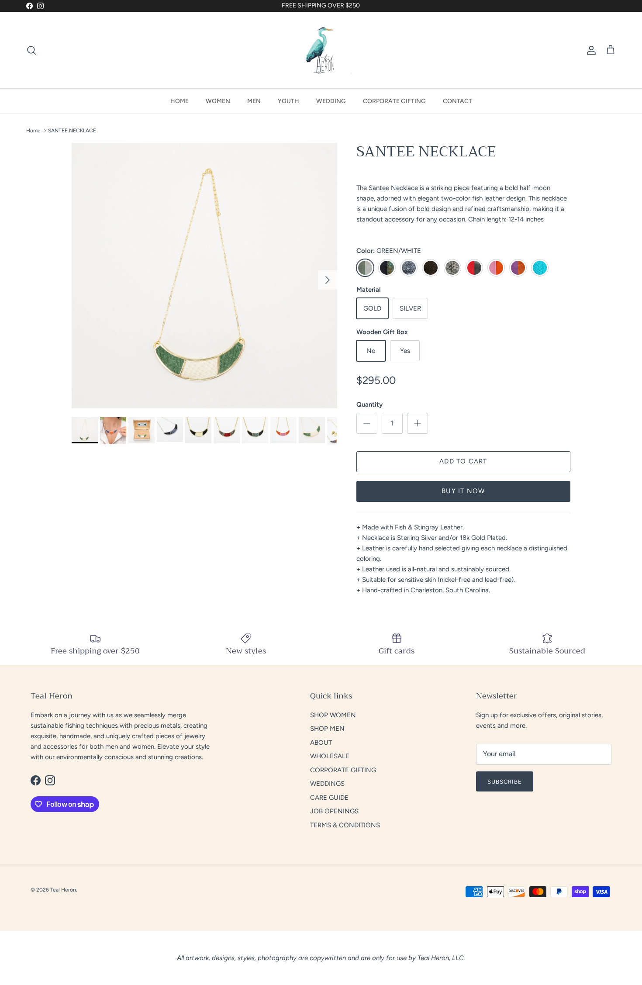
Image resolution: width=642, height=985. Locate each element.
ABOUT (321, 743)
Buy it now (463, 491)
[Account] (590, 50)
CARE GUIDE (329, 798)
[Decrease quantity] (366, 423)
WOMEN (218, 101)
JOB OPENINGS (334, 811)
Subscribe (504, 781)
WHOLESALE (329, 756)
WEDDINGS (327, 784)
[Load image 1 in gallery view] (204, 275)
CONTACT (457, 101)
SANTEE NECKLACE (72, 130)
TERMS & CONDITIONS (345, 825)
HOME (179, 101)
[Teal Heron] (321, 50)
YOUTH (288, 101)
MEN (254, 101)
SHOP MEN (327, 729)
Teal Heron (63, 890)
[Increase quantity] (417, 423)
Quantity (369, 404)
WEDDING (331, 101)
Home (33, 130)
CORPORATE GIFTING (394, 101)
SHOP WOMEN (333, 715)
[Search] (31, 50)
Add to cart (463, 461)
